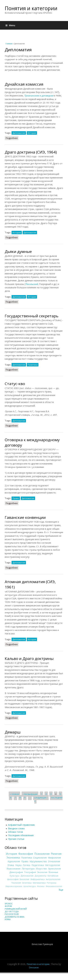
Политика (32, 364)
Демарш (13, 732)
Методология (52, 865)
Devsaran (34, 967)
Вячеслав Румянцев (42, 944)
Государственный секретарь (31, 315)
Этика (10, 865)
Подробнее (12, 138)
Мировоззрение (14, 886)
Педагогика (37, 865)
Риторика (51, 882)
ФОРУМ (8, 906)
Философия (25, 853)
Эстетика (26, 882)
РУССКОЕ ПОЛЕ (12, 914)
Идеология (14, 861)
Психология (42, 853)
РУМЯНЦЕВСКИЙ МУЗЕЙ (16, 909)
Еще (61, 889)
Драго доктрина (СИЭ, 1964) (31, 152)
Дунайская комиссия (24, 84)
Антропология (53, 879)
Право (15, 498)
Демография (16, 872)
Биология (24, 879)
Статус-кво (15, 383)
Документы (40, 875)
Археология (54, 868)
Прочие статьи (16, 838)
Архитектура (29, 886)
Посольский (31, 284)
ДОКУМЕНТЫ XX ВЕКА (14, 917)
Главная (9, 43)
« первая (14, 794)
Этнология (54, 861)
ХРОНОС (9, 903)
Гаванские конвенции (25, 517)
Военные (53, 872)
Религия (56, 853)
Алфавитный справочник (21, 824)
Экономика (13, 857)
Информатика (38, 879)
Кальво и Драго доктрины (29, 658)
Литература (28, 868)
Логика (26, 865)
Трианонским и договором (38, 95)
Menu (12, 25)
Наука (18, 865)
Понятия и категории (31, 8)
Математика (39, 882)
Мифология (54, 857)
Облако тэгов (15, 831)
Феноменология (54, 886)
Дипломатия (18, 133)
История (32, 133)
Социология (40, 857)
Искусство (41, 868)
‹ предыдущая (30, 794)
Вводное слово (16, 828)
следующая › (41, 797)
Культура (14, 875)
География (30, 872)
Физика (40, 886)
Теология (16, 882)
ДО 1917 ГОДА (12, 911)
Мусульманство (38, 861)
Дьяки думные (18, 251)
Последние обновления (21, 835)
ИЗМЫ (8, 919)
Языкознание (14, 868)
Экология (42, 872)
